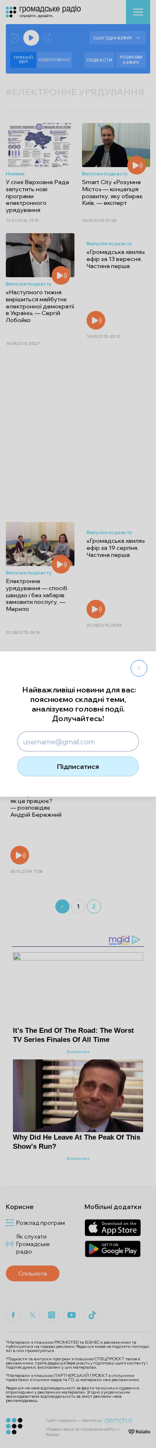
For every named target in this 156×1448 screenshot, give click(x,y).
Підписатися (78, 766)
